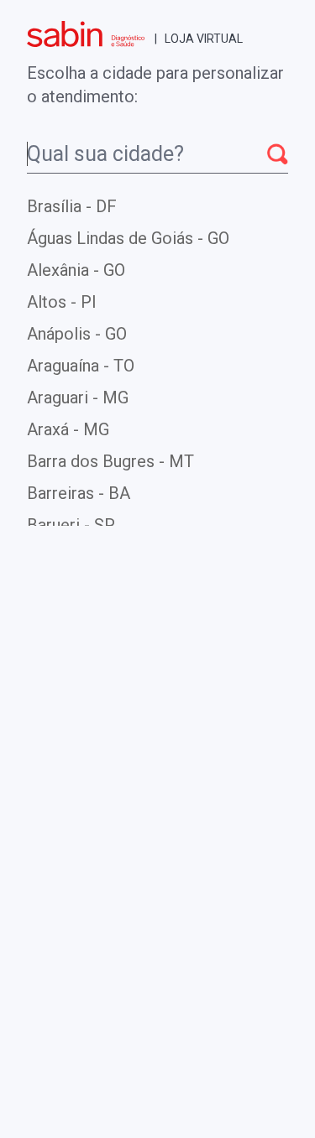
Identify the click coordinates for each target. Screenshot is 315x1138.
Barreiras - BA (78, 493)
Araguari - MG (78, 397)
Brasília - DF (72, 206)
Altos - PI (62, 302)
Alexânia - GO (76, 270)
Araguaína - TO (80, 366)
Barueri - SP (71, 525)
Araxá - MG (68, 429)
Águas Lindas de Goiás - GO (128, 238)
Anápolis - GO (77, 334)
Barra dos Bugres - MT (110, 461)
